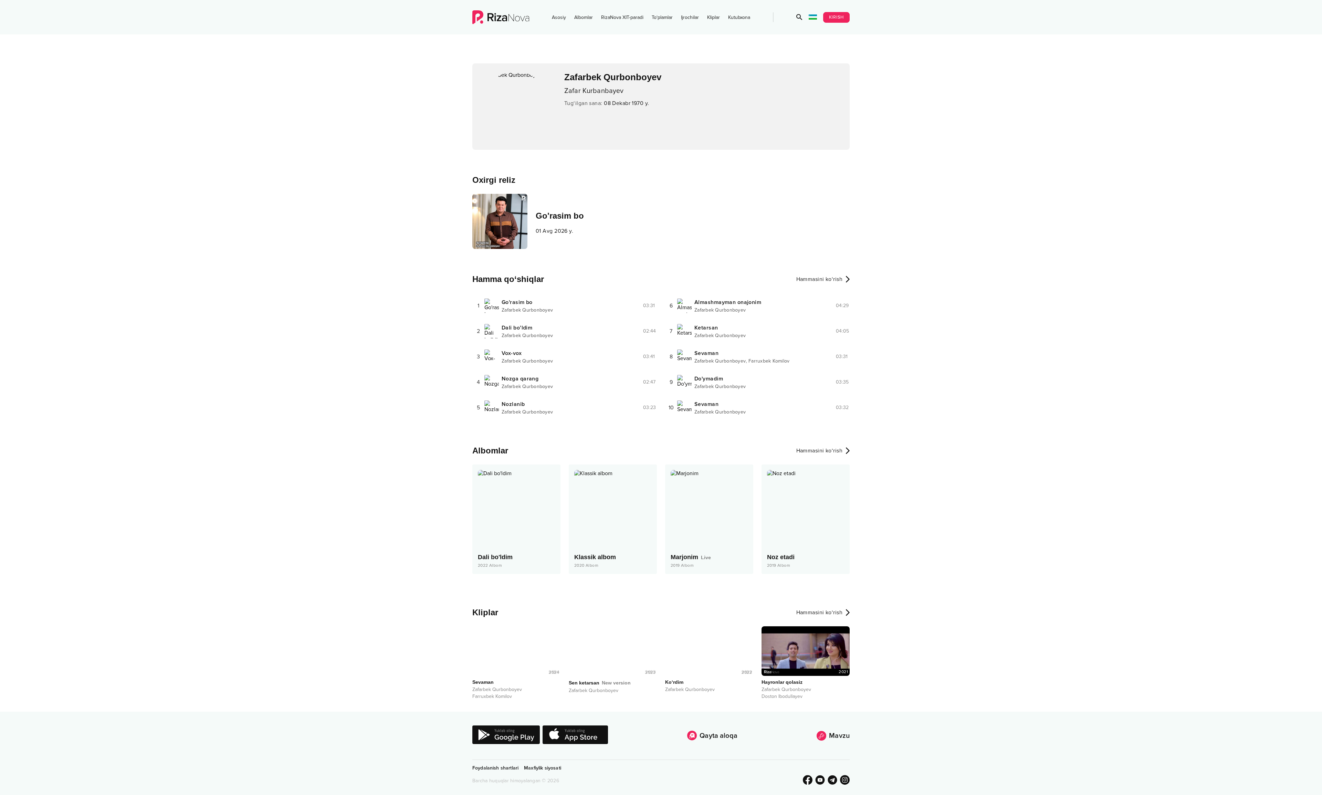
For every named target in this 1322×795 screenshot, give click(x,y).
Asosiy (559, 17)
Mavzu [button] (839, 736)
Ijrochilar (690, 17)
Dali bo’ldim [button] (517, 327)
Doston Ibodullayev (782, 696)
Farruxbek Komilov (768, 361)
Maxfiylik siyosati (542, 768)
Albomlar (583, 17)
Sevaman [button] (706, 353)
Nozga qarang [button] (520, 378)
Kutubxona (739, 17)
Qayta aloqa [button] (718, 736)
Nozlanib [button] (513, 404)
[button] (799, 17)
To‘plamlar (662, 17)
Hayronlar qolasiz (782, 682)
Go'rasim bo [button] (517, 302)
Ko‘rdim (674, 682)
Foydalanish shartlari (495, 768)
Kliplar (713, 17)
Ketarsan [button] (706, 327)
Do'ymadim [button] (708, 378)
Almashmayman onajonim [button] (727, 302)
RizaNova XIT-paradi (622, 17)
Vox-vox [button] (512, 353)
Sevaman (483, 682)
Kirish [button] (836, 17)
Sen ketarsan (600, 683)
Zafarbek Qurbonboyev (527, 310)
